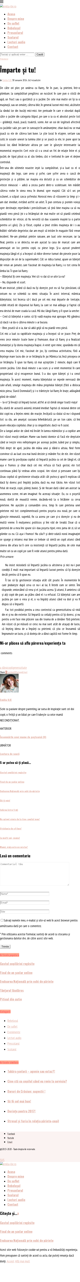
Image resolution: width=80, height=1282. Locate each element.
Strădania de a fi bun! (11, 828)
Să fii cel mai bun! (19, 1101)
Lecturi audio (16, 42)
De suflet (13, 23)
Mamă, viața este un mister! (14, 847)
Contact (12, 46)
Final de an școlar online (12, 781)
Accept (10, 1261)
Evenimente (13, 1032)
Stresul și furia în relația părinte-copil (33, 1121)
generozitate (20, 668)
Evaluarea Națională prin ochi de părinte (20, 791)
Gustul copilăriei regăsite (13, 772)
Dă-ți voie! (5, 800)
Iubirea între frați (9, 809)
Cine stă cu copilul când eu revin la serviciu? (37, 1081)
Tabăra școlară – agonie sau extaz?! (31, 1071)
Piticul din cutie (11, 999)
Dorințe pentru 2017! (21, 1111)
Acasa (11, 14)
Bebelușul (13, 28)
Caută (40, 54)
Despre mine (15, 18)
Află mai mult (22, 1261)
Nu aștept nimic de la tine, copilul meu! (20, 819)
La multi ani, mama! (10, 837)
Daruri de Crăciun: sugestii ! (26, 1091)
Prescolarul (15, 32)
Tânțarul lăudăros (12, 990)
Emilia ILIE (7, 80)
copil (10, 668)
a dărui (3, 668)
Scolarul (13, 37)
